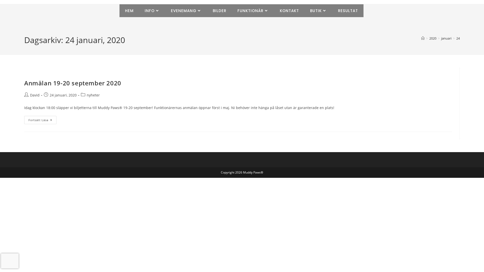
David (35, 95)
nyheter (93, 95)
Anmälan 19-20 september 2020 (72, 83)
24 (458, 38)
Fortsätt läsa (42, 119)
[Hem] (423, 38)
